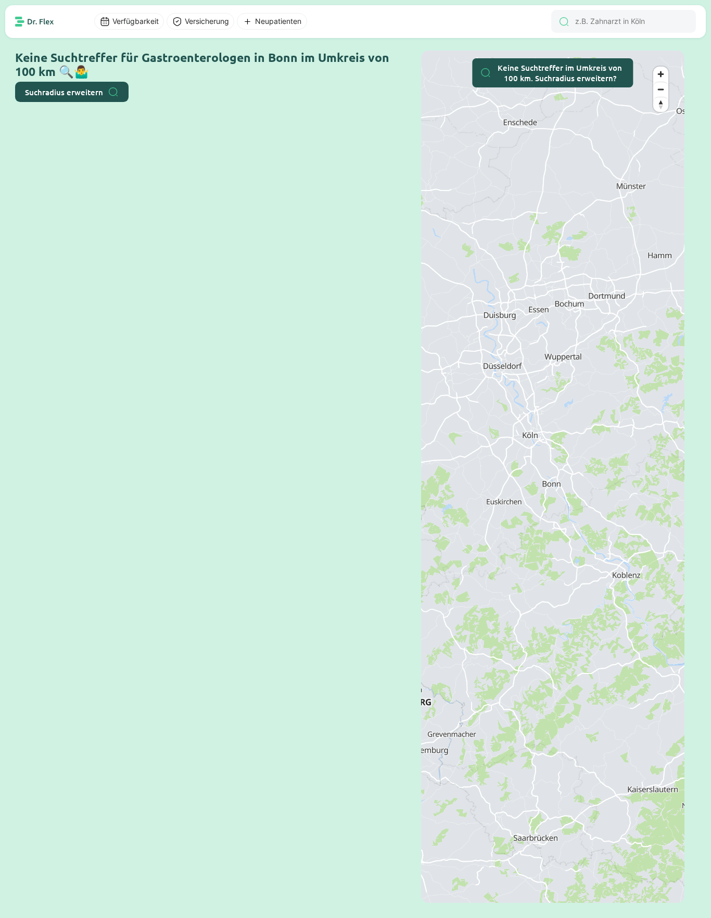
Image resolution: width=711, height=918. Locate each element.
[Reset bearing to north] (660, 104)
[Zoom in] (660, 74)
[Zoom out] (660, 89)
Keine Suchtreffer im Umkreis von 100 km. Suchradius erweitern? (560, 72)
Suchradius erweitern (64, 92)
